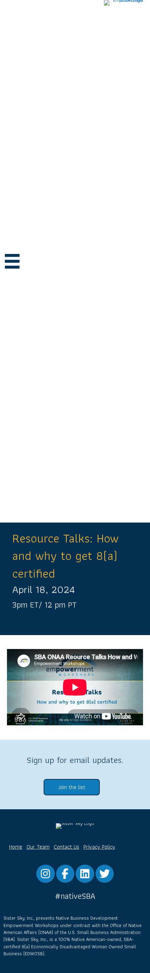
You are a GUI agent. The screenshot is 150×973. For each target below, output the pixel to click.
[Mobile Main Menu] (12, 261)
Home (15, 847)
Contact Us (66, 847)
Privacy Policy (99, 847)
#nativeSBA (75, 896)
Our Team (38, 847)
